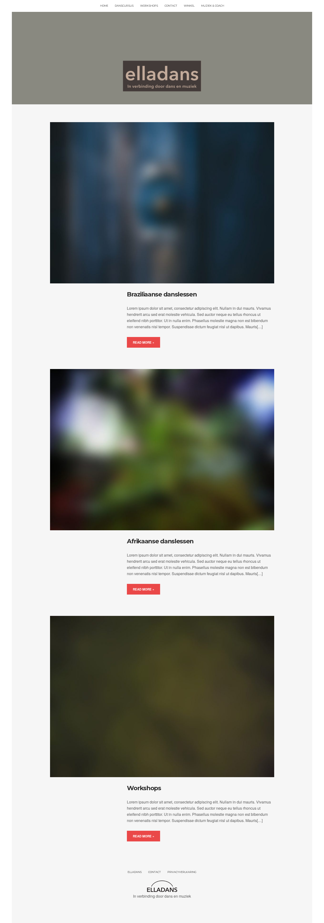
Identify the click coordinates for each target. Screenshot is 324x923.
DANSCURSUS (124, 5)
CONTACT (171, 5)
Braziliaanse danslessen (162, 294)
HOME (104, 5)
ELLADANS (135, 872)
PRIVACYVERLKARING (181, 872)
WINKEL (189, 5)
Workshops (144, 788)
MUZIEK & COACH (212, 5)
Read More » (143, 342)
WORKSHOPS (149, 5)
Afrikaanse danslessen (160, 541)
